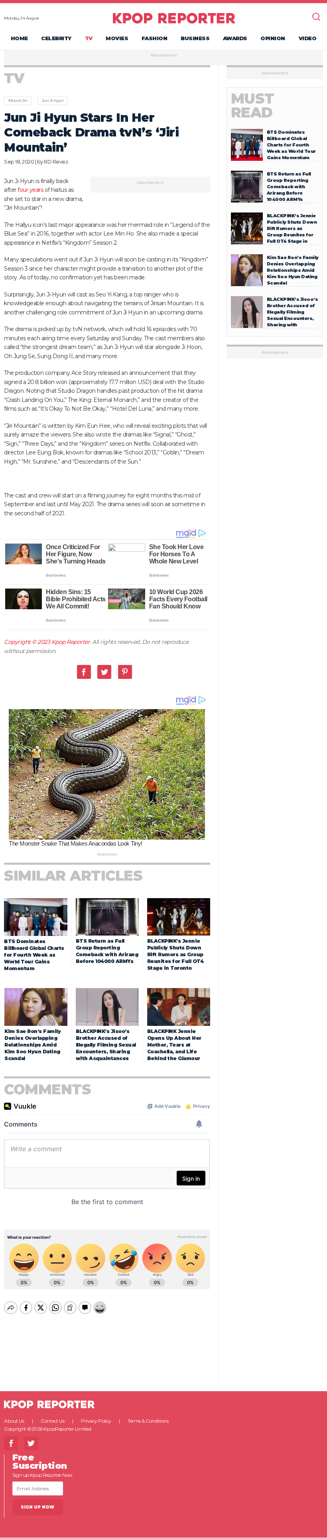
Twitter (104, 672)
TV (89, 38)
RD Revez (56, 161)
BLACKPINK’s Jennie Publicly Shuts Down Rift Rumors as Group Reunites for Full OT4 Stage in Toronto (175, 954)
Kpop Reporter (70, 641)
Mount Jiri (17, 100)
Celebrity (56, 38)
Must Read (252, 105)
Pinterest (125, 672)
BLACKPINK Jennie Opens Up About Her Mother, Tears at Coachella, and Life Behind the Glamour (174, 1044)
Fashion (154, 38)
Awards (235, 38)
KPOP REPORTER (174, 17)
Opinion (272, 38)
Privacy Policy (96, 1421)
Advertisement (163, 55)
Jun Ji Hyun (53, 100)
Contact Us (52, 1421)
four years (30, 189)
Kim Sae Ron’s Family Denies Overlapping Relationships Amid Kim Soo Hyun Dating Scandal (32, 1044)
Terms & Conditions (148, 1421)
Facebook (84, 672)
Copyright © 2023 (27, 641)
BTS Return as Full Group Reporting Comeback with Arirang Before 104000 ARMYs (289, 186)
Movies (117, 38)
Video (308, 38)
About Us (14, 1421)
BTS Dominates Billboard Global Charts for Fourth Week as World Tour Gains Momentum (34, 954)
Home (19, 38)
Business (195, 38)
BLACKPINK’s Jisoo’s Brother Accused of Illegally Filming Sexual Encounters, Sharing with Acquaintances (106, 1044)
